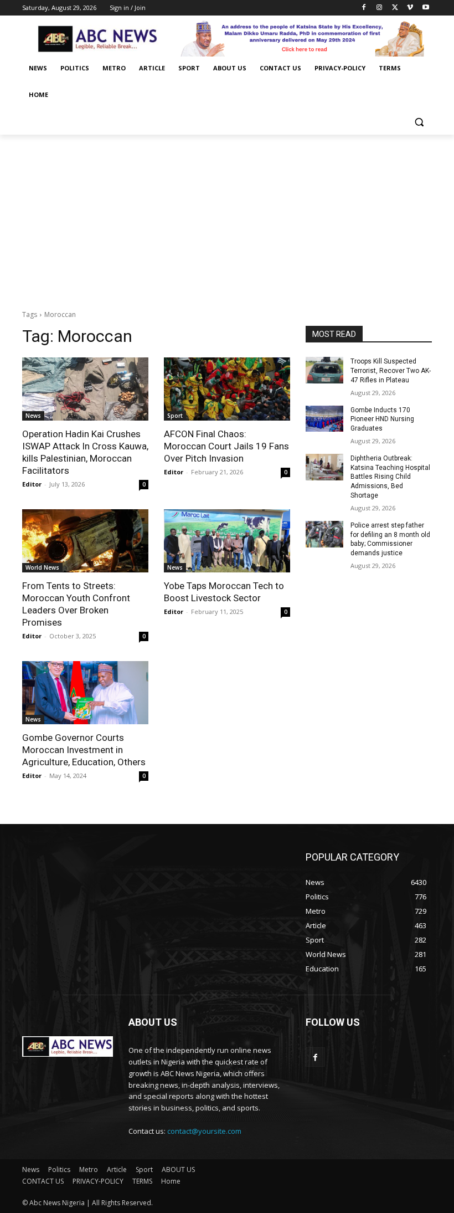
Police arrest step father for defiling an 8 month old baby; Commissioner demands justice (390, 539)
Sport (175, 415)
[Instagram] (379, 8)
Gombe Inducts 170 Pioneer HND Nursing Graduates (382, 419)
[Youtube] (425, 8)
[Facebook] (364, 8)
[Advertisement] (227, 217)
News (33, 415)
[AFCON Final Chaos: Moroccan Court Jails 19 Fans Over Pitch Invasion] (227, 389)
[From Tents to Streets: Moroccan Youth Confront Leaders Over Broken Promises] (85, 540)
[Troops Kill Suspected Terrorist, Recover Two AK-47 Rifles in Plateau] (324, 370)
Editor (32, 484)
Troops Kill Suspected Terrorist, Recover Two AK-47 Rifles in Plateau (390, 370)
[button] (419, 122)
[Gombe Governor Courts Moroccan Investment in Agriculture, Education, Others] (85, 692)
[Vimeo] (410, 8)
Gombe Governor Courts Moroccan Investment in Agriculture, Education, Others (84, 749)
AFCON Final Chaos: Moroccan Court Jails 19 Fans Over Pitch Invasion (226, 446)
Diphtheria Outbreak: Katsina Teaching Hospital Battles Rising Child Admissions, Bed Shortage (390, 476)
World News (42, 567)
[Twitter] (395, 8)
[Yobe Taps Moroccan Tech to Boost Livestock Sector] (227, 540)
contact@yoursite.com (204, 1131)
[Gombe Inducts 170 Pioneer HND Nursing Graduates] (324, 419)
